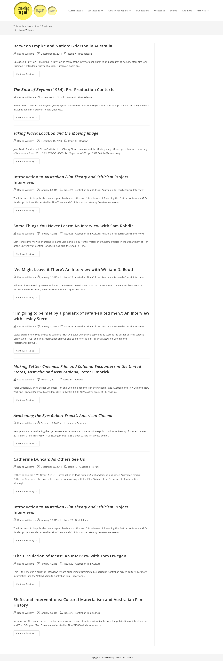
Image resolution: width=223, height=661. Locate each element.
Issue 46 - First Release (79, 97)
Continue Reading (28, 74)
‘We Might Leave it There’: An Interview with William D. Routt (74, 269)
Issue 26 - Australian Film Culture (82, 563)
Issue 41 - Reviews (76, 423)
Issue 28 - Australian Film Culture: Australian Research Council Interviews (104, 190)
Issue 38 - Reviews (78, 140)
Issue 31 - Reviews (73, 379)
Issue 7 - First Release (80, 53)
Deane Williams (26, 29)
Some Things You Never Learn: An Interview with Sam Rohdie (74, 225)
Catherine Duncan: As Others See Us (49, 459)
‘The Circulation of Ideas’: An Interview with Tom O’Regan (70, 556)
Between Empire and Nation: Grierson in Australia (63, 46)
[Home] (15, 29)
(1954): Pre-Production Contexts (64, 89)
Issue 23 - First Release (76, 520)
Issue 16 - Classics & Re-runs (84, 466)
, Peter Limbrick (77, 369)
